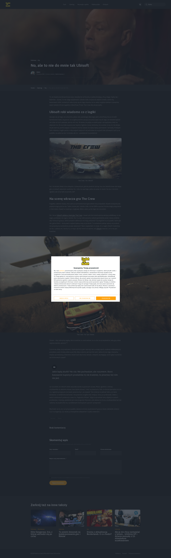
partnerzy (62, 270)
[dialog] (85, 279)
